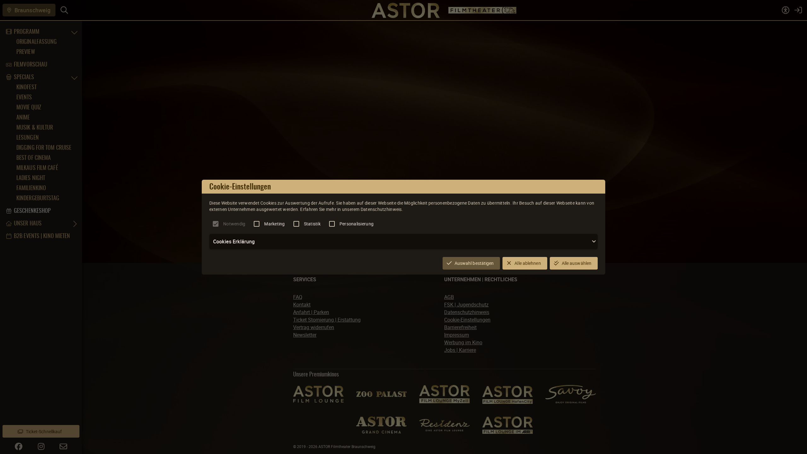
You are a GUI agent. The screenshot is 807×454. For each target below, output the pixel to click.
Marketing (274, 224)
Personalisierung (357, 224)
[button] (403, 241)
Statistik (312, 224)
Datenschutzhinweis (381, 209)
